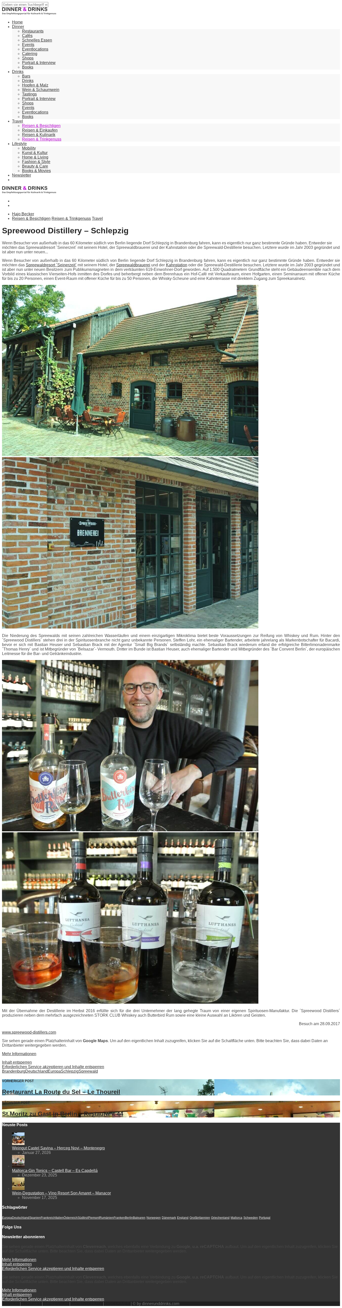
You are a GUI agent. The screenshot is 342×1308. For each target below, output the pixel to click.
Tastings (29, 94)
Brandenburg (13, 1071)
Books (27, 67)
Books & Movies (36, 171)
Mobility (29, 148)
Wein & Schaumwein (40, 90)
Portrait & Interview (39, 63)
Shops (28, 58)
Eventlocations (35, 49)
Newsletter (21, 175)
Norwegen (153, 1217)
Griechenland (220, 1217)
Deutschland (36, 1071)
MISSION (10, 1303)
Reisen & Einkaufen (40, 130)
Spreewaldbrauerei (133, 265)
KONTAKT (31, 1303)
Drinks (18, 72)
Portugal (264, 1217)
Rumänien (106, 1217)
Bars (26, 76)
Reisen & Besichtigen (41, 126)
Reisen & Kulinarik (38, 135)
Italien (59, 1217)
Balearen (139, 1217)
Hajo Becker (23, 214)
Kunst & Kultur (35, 153)
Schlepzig (70, 1071)
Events (28, 45)
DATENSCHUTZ (86, 1303)
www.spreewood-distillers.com (29, 1032)
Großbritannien (200, 1217)
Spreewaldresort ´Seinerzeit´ (51, 265)
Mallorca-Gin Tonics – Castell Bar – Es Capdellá (55, 1170)
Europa (54, 1071)
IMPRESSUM (56, 1303)
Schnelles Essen (37, 40)
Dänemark (169, 1217)
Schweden (250, 1217)
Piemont (93, 1217)
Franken (119, 1217)
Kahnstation (176, 265)
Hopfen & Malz (35, 85)
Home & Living (35, 157)
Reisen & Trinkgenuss (41, 139)
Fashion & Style (36, 162)
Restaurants (33, 31)
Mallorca (236, 1217)
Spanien (35, 1217)
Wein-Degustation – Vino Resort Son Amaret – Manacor (61, 1193)
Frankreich (48, 1217)
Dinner (18, 27)
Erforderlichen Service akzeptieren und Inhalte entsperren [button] (53, 1067)
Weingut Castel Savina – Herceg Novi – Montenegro (58, 1148)
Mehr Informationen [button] (19, 1054)
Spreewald (88, 1071)
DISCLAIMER (117, 1303)
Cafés (27, 36)
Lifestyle (19, 144)
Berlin (129, 1217)
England (183, 1217)
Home (17, 22)
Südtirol (83, 1217)
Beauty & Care (35, 166)
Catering (29, 54)
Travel (17, 121)
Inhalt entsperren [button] (17, 1062)
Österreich (71, 1217)
